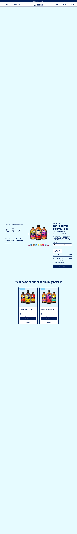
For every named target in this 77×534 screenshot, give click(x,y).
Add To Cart (62, 266)
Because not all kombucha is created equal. (14, 224)
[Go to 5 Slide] (38, 245)
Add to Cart (28, 318)
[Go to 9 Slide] (48, 245)
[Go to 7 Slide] (43, 245)
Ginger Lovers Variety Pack (26, 309)
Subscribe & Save (16, 4)
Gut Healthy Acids (14, 232)
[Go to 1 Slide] (29, 245)
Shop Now (41, 1)
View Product (28, 322)
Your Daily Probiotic (7, 232)
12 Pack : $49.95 (57, 251)
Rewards (64, 4)
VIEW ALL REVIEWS (8, 242)
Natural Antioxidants (20, 232)
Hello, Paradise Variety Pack (48, 309)
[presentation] (27, 297)
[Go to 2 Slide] (31, 245)
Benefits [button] (61, 260)
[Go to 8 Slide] (45, 245)
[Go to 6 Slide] (41, 245)
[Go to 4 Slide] (36, 245)
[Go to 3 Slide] (34, 245)
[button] (69, 4)
